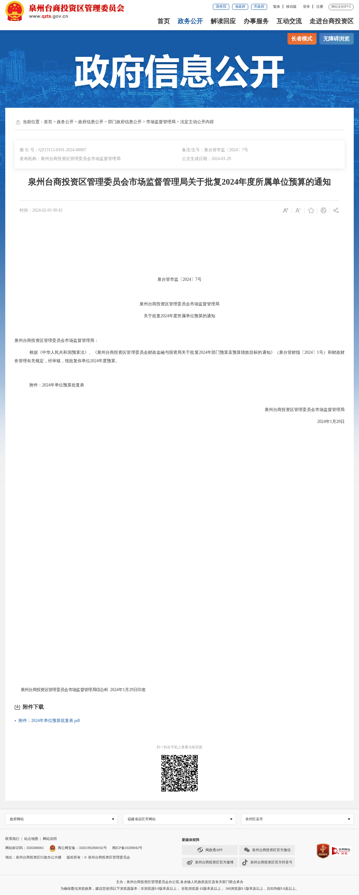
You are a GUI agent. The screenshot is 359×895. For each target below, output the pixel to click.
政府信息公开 (90, 121)
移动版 (291, 6)
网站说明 (50, 839)
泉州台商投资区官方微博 (214, 862)
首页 (163, 21)
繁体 (276, 6)
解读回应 (223, 21)
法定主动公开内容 (197, 121)
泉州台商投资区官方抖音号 (271, 862)
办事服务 (256, 21)
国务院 (221, 6)
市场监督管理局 (161, 121)
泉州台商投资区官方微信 (271, 850)
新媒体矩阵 (190, 840)
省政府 (240, 6)
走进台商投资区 (332, 21)
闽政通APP (214, 850)
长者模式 (301, 38)
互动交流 (289, 21)
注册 (319, 6)
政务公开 (190, 21)
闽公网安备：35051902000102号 (82, 848)
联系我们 (12, 839)
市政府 (259, 6)
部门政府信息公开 (125, 121)
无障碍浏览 (336, 38)
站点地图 (31, 839)
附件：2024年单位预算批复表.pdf (49, 720)
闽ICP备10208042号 (127, 848)
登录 (306, 6)
